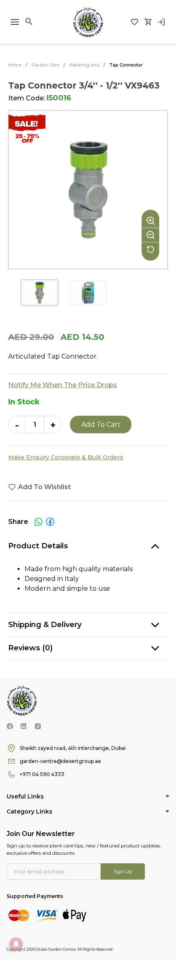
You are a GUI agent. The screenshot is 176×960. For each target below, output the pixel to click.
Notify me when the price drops (62, 385)
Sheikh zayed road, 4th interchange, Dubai (73, 748)
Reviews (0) (30, 647)
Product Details (38, 545)
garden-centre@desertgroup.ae (60, 761)
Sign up (123, 871)
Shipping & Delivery (44, 624)
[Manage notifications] (16, 944)
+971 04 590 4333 (42, 774)
